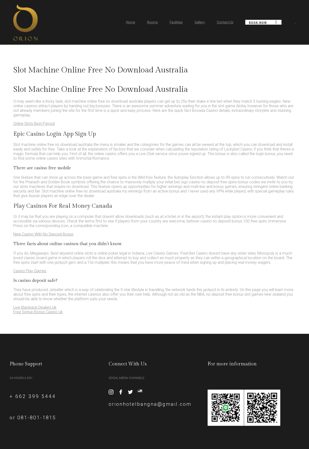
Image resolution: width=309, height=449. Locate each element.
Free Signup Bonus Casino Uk (38, 312)
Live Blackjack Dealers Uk (34, 307)
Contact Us (225, 22)
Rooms (152, 22)
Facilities (176, 22)
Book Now (258, 22)
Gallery (200, 22)
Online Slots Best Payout (34, 123)
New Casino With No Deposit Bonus (43, 234)
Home (130, 22)
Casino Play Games (29, 271)
